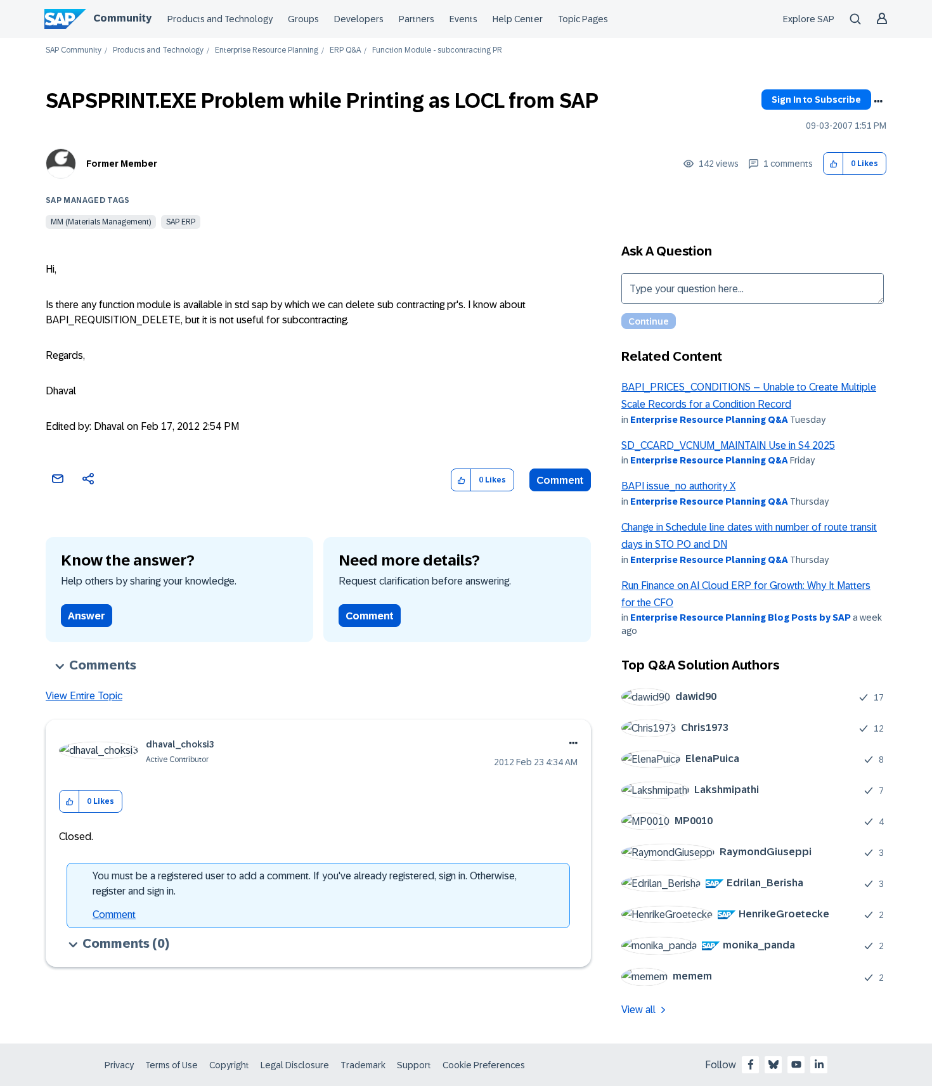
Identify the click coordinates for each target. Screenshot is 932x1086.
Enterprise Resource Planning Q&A (709, 420)
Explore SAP (808, 19)
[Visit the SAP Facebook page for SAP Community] (751, 1064)
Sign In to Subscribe (816, 99)
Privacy (119, 1065)
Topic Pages (583, 19)
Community (122, 18)
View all (638, 1009)
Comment (560, 480)
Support (414, 1065)
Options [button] (878, 101)
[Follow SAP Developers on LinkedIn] (819, 1064)
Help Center (518, 19)
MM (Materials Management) (101, 221)
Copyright (229, 1065)
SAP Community (73, 50)
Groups (303, 19)
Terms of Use (171, 1065)
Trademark (362, 1065)
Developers (359, 19)
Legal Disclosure (295, 1065)
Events (463, 19)
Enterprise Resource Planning (266, 50)
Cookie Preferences (484, 1065)
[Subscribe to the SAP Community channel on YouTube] (796, 1064)
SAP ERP (180, 221)
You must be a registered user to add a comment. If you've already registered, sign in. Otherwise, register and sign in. (305, 883)
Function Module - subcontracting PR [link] (437, 50)
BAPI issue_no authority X (678, 486)
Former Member (121, 163)
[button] (833, 164)
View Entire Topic (84, 695)
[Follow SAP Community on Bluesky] (773, 1064)
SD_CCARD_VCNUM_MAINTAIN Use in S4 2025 (728, 445)
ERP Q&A (345, 50)
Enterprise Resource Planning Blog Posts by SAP (740, 617)
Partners (416, 19)
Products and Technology (220, 19)
